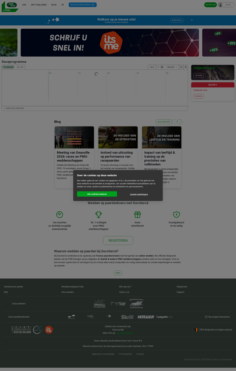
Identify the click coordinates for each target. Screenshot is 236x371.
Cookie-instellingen (139, 194)
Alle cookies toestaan (97, 194)
